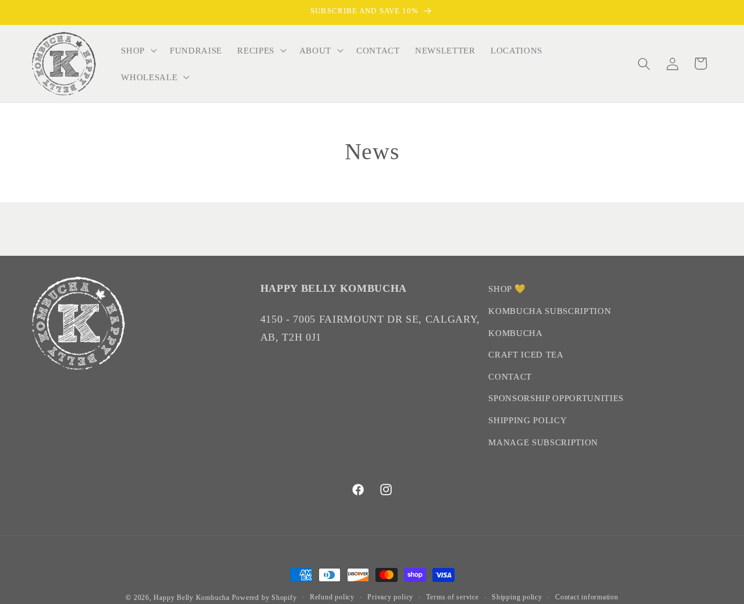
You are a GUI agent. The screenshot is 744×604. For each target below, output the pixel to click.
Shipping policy (517, 597)
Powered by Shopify (264, 598)
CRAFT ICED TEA (525, 354)
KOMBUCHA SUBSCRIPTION (549, 311)
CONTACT (510, 376)
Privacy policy (390, 597)
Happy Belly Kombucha (192, 598)
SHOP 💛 (506, 289)
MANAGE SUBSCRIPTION (543, 442)
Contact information (586, 597)
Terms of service (452, 597)
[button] (137, 50)
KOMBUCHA (515, 333)
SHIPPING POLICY (527, 420)
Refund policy (332, 597)
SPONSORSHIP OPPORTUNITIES (556, 398)
